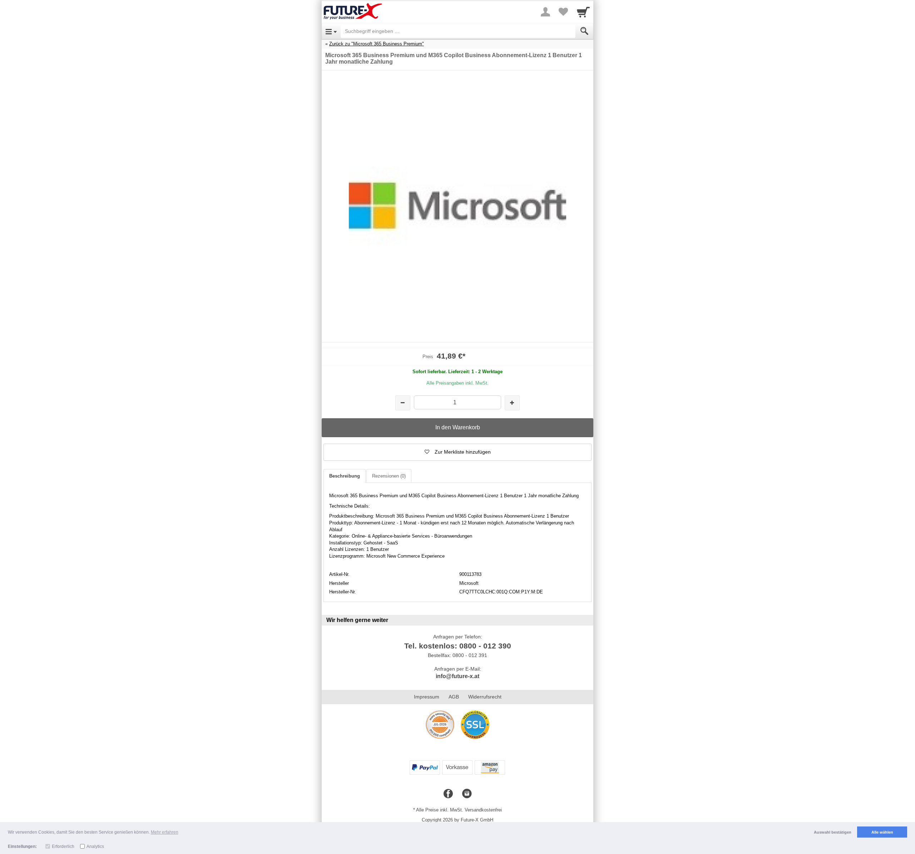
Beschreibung (344, 476)
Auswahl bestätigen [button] (832, 832)
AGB (454, 697)
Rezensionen (389, 476)
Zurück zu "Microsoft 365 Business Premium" (376, 43)
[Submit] (584, 31)
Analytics (95, 846)
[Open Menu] (331, 31)
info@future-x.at (457, 676)
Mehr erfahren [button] (164, 832)
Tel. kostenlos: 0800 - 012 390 (457, 646)
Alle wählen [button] (882, 832)
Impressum (426, 697)
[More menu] (545, 11)
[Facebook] (448, 794)
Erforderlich (63, 846)
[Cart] (583, 11)
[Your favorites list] (563, 11)
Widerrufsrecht (484, 697)
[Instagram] (467, 794)
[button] (457, 452)
